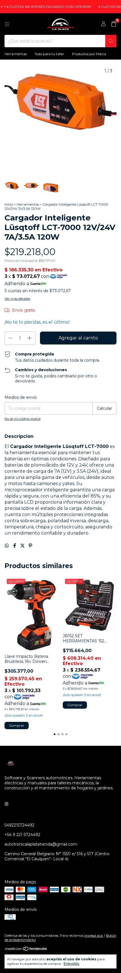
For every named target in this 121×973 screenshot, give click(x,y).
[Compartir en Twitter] (23, 545)
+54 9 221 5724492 (22, 834)
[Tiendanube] (26, 950)
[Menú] (7, 24)
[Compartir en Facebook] (15, 545)
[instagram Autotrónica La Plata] (6, 804)
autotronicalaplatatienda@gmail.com (41, 844)
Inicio (9, 204)
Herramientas (16, 54)
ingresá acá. (93, 935)
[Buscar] (110, 41)
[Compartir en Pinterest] (30, 545)
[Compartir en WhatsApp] (7, 545)
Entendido (71, 964)
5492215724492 (19, 825)
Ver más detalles (17, 298)
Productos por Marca (89, 54)
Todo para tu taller (49, 54)
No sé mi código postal (23, 418)
